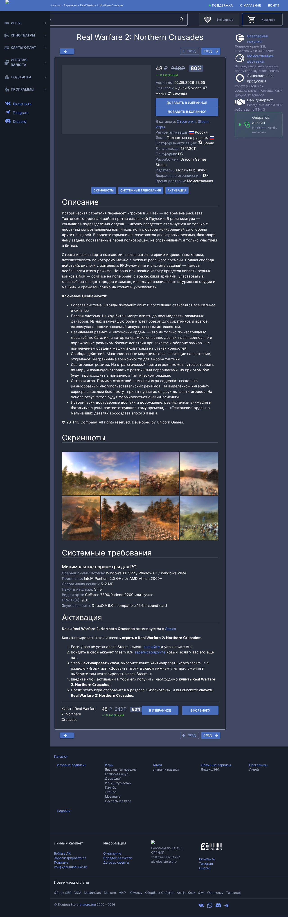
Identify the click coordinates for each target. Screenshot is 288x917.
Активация (177, 190)
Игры (160, 127)
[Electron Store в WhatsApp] (210, 907)
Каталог (61, 756)
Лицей (254, 769)
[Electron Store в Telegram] (226, 907)
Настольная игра (118, 801)
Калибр (110, 787)
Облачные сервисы (216, 765)
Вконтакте (207, 859)
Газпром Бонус (116, 774)
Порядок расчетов (117, 858)
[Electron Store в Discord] (218, 907)
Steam (203, 121)
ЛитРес (110, 792)
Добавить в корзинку (187, 112)
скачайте (152, 646)
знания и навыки (166, 769)
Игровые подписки (71, 765)
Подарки (63, 811)
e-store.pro (87, 904)
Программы (258, 765)
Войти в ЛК (62, 853)
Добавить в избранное (186, 103)
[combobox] (107, 19)
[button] (106, 99)
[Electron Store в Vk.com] (201, 907)
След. (208, 51)
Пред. (192, 51)
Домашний (113, 778)
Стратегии (70, 5)
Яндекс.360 (210, 769)
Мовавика (112, 796)
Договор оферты (116, 862)
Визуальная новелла (121, 769)
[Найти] (182, 19)
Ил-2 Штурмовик (118, 783)
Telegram (206, 863)
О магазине (250, 5)
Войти (273, 5)
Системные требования (140, 190)
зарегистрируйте (150, 652)
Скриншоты (104, 190)
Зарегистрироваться (70, 858)
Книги (157, 765)
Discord (204, 868)
